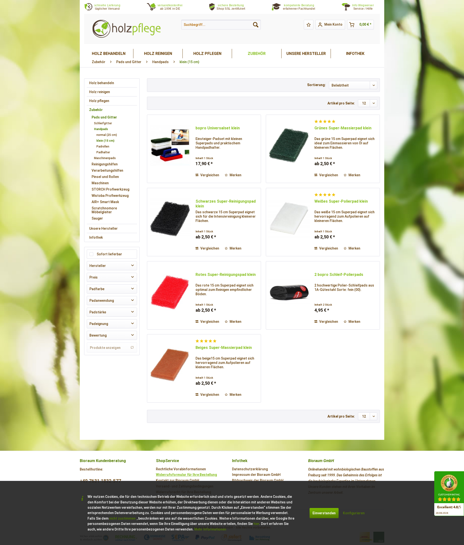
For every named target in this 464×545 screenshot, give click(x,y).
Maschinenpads (105, 158)
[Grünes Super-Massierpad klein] (289, 145)
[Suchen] (256, 24)
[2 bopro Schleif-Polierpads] (289, 291)
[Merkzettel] (308, 24)
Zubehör (96, 110)
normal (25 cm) (106, 135)
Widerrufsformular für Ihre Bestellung (186, 475)
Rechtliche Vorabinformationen (181, 469)
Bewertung (98, 335)
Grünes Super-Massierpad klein (342, 128)
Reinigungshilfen (105, 164)
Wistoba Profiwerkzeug (110, 196)
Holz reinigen (99, 92)
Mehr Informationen (210, 529)
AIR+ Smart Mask (105, 202)
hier (256, 524)
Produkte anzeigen (105, 348)
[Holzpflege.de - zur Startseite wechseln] (126, 29)
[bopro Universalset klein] (170, 145)
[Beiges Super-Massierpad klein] (170, 364)
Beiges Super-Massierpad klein (224, 347)
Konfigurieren (354, 513)
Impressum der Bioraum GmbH (256, 475)
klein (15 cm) (105, 140)
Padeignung (98, 324)
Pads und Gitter (104, 117)
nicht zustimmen (122, 518)
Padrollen (102, 146)
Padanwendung (101, 300)
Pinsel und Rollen (105, 177)
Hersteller (97, 266)
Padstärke (97, 312)
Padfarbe (96, 289)
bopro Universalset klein (218, 128)
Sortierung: (316, 85)
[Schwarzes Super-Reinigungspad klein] (170, 218)
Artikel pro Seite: (341, 103)
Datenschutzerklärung (250, 469)
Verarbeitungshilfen (107, 170)
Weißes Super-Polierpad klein (341, 201)
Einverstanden (324, 513)
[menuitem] (366, 7)
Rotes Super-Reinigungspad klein (226, 274)
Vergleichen (209, 175)
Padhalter (103, 152)
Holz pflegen (99, 101)
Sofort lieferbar (109, 254)
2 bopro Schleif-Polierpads (338, 274)
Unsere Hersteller (103, 228)
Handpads (101, 129)
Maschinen (100, 183)
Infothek (96, 237)
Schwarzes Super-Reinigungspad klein (226, 203)
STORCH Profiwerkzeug (110, 189)
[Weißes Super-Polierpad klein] (289, 218)
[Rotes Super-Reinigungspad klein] (170, 291)
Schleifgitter (103, 123)
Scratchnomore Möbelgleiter (104, 210)
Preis (93, 277)
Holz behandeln (101, 83)
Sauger (97, 218)
